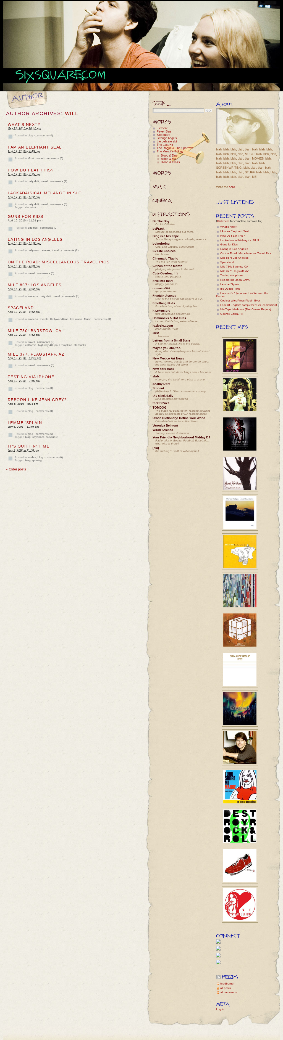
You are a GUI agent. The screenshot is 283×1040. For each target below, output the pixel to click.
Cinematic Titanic (165, 258)
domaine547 (161, 288)
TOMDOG (160, 407)
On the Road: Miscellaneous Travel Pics (58, 262)
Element (162, 128)
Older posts (16, 469)
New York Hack (163, 369)
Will (71, 113)
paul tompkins (63, 344)
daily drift (33, 181)
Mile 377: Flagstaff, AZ (36, 354)
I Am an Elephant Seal (35, 147)
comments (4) (44, 135)
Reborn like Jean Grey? (37, 400)
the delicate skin (167, 141)
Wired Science (163, 430)
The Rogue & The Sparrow (175, 148)
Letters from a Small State (171, 340)
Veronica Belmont (165, 425)
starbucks (80, 344)
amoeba (33, 296)
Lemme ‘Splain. (26, 422)
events (44, 319)
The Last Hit (165, 144)
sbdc (156, 376)
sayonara (38, 436)
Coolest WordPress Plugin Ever (240, 300)
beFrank (158, 228)
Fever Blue (164, 131)
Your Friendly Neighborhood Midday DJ (181, 437)
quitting (37, 460)
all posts (225, 987)
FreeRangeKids (164, 303)
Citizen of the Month (167, 266)
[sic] (156, 447)
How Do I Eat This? (31, 170)
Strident (158, 388)
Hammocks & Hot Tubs (169, 318)
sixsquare (52, 436)
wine (33, 207)
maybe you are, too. (167, 348)
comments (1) (58, 181)
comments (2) (69, 250)
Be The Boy (161, 221)
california (30, 344)
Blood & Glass (170, 162)
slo (27, 207)
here (232, 187)
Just (156, 333)
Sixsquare (163, 134)
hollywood (34, 250)
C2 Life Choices (164, 251)
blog (30, 135)
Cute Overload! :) (165, 273)
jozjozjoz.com (163, 325)
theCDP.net (161, 403)
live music (76, 319)
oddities (33, 227)
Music (31, 158)
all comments (228, 992)
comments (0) (54, 158)
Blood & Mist (169, 158)
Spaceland (21, 308)
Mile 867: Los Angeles (34, 285)
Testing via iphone (31, 377)
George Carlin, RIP (232, 313)
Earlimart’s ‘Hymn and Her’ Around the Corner (242, 295)
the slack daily (163, 395)
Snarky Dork (161, 383)
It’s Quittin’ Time (28, 446)
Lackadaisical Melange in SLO (45, 193)
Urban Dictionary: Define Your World (179, 418)
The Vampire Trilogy (170, 151)
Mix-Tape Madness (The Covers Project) (245, 309)
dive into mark (163, 280)
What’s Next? (24, 124)
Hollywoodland (59, 319)
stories (46, 250)
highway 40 (45, 344)
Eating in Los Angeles (35, 239)
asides (32, 457)
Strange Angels (167, 138)
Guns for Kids (25, 216)
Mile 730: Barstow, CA (34, 331)
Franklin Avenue (164, 295)
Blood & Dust (169, 155)
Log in (220, 1009)
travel (39, 158)
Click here (223, 221)
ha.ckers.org (162, 310)
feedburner (227, 983)
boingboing (161, 243)
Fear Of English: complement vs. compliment (248, 304)
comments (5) (44, 433)
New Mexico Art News (168, 358)
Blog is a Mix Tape (166, 236)
